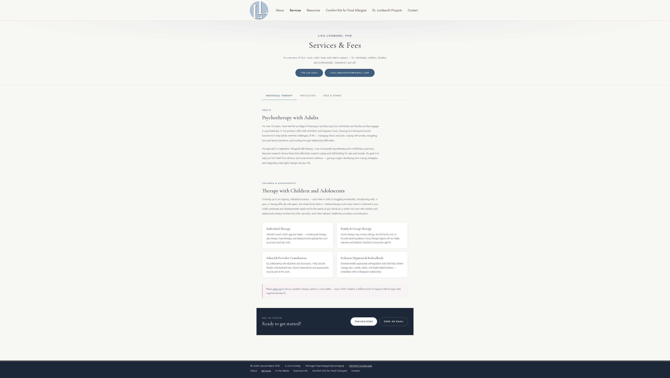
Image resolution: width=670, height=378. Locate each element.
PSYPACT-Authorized (360, 366)
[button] (313, 10)
